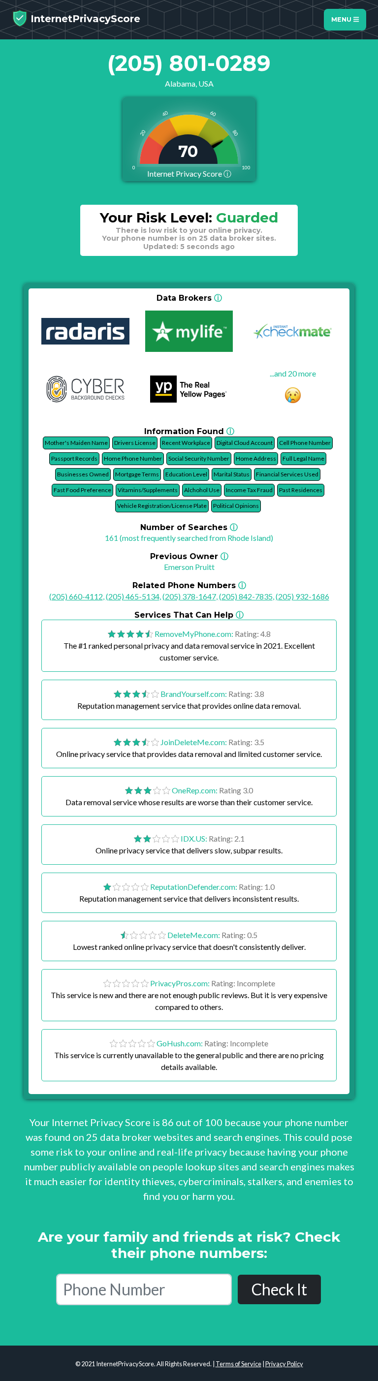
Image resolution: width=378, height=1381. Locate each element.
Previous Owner (189, 556)
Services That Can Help (189, 615)
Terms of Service (238, 1364)
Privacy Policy (284, 1364)
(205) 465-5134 (132, 596)
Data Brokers (189, 298)
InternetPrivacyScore (84, 19)
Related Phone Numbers (189, 585)
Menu (342, 19)
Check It (279, 1289)
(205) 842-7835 (246, 596)
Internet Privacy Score (189, 173)
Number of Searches (189, 527)
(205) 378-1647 (189, 596)
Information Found (189, 431)
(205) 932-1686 (302, 596)
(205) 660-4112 (76, 596)
